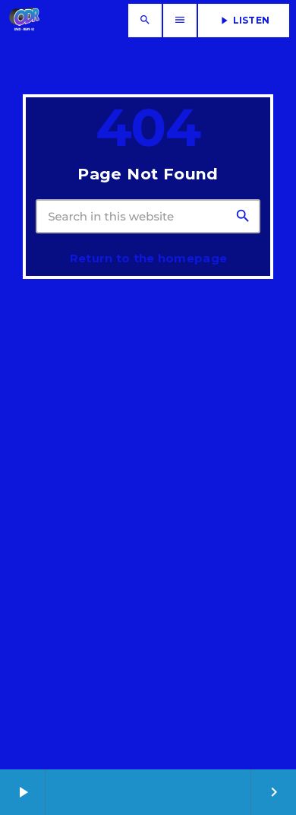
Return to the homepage (149, 258)
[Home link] (24, 20)
